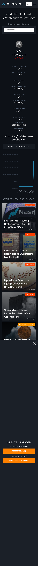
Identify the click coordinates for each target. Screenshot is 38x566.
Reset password (19, 451)
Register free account (19, 461)
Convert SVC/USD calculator (19, 147)
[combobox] (19, 30)
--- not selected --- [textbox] (12, 30)
